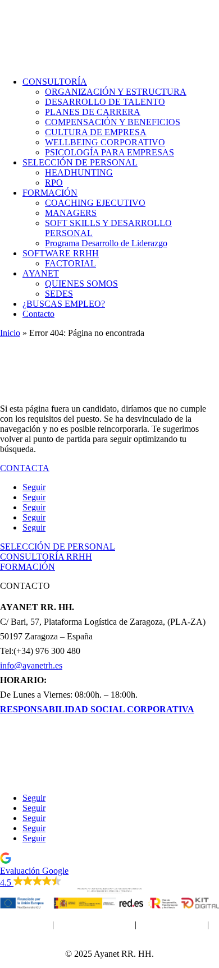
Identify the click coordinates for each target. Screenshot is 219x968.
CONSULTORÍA (54, 81)
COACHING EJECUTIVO (95, 203)
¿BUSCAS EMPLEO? (63, 303)
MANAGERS (71, 213)
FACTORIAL (70, 263)
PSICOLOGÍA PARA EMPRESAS (109, 152)
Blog (109, 778)
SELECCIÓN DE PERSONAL (80, 162)
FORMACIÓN (49, 192)
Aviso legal (30, 924)
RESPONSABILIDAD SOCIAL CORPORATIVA (97, 709)
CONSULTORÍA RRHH (46, 556)
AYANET (40, 273)
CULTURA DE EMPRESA (96, 132)
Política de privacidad (94, 924)
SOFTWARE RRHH (60, 253)
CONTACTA (24, 468)
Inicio (10, 333)
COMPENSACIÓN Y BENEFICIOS (112, 122)
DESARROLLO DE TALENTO (105, 102)
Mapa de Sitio (109, 934)
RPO (54, 182)
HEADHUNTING (79, 172)
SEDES (59, 293)
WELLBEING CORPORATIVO (105, 142)
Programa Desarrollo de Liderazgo (106, 243)
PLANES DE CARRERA (92, 112)
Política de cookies (172, 924)
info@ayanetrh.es (31, 665)
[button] (109, 870)
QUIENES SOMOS (81, 283)
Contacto (38, 314)
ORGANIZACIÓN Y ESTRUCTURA (115, 91)
